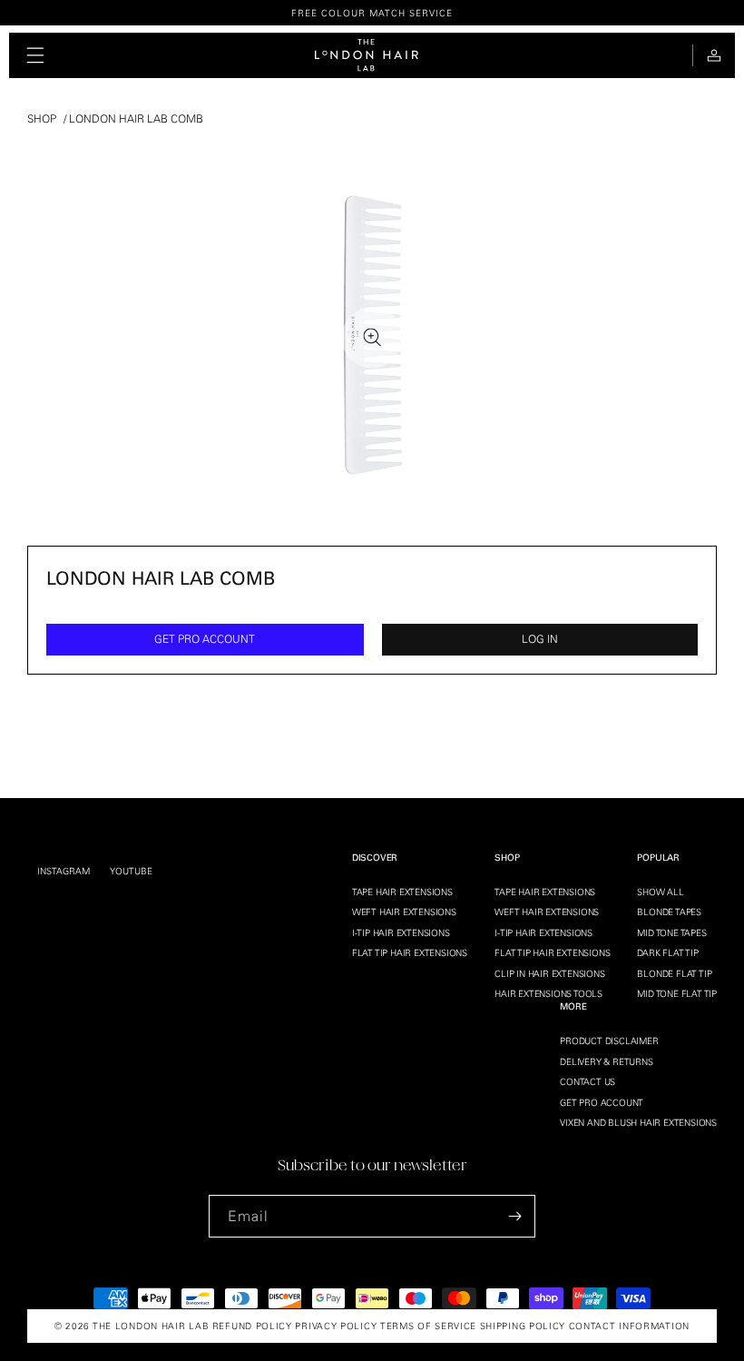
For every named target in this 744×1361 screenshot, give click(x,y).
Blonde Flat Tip (674, 973)
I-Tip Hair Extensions (401, 932)
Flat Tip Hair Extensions (409, 952)
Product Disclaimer (609, 1040)
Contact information (629, 1325)
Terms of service (428, 1325)
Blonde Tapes (669, 911)
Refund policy (252, 1325)
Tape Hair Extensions (402, 891)
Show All (660, 891)
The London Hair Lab (151, 1325)
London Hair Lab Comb (136, 118)
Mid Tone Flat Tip (677, 993)
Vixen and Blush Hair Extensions (638, 1122)
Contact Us (587, 1081)
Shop (41, 118)
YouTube (131, 870)
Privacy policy (336, 1325)
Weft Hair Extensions (404, 911)
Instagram (63, 870)
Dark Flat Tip (667, 952)
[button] (35, 55)
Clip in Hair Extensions (549, 973)
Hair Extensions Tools (548, 993)
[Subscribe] (514, 1216)
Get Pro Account (601, 1102)
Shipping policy (523, 1325)
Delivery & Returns (606, 1061)
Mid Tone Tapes (671, 932)
